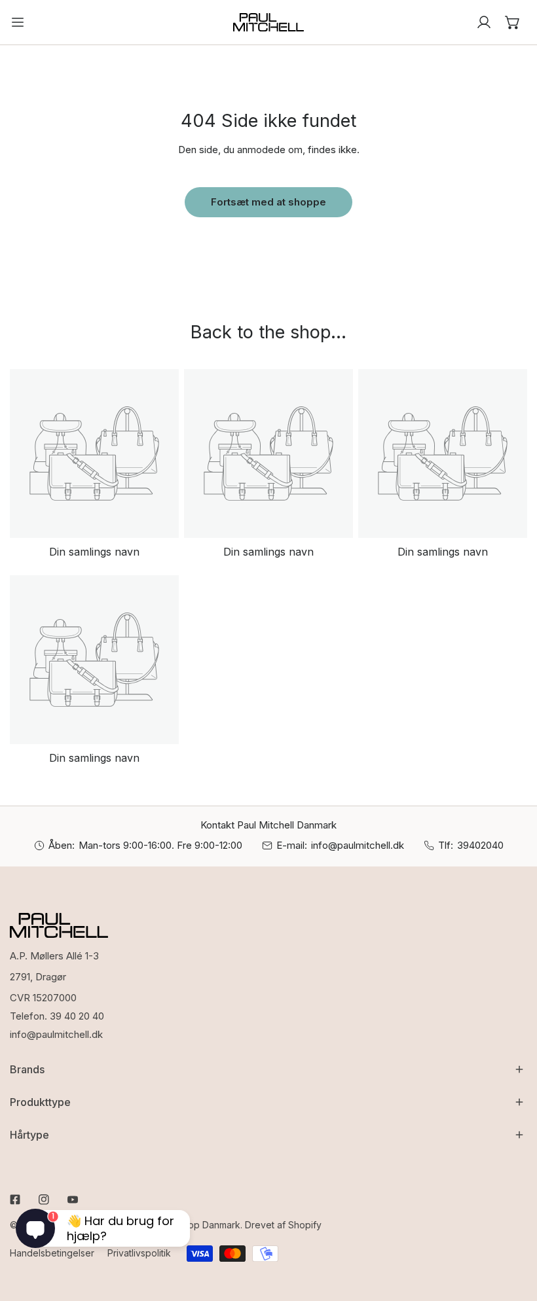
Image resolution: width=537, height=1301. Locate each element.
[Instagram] (43, 1199)
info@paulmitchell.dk (357, 845)
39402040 (480, 845)
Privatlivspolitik (139, 1252)
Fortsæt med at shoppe (268, 202)
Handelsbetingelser (52, 1252)
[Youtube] (72, 1199)
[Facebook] (15, 1199)
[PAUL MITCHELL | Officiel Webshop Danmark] (268, 22)
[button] (512, 22)
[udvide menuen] (18, 22)
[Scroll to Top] (513, 1232)
